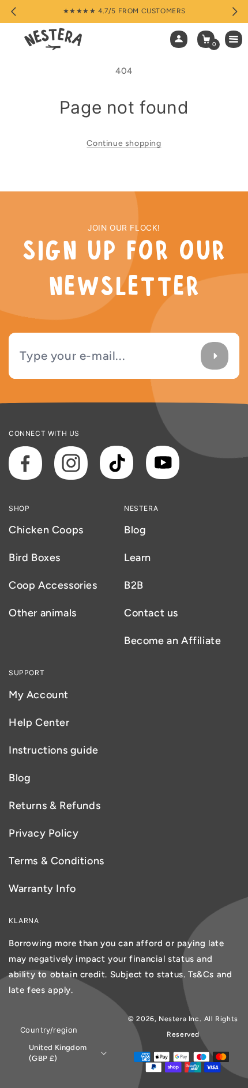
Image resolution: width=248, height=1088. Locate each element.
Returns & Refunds (54, 805)
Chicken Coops (46, 530)
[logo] (53, 39)
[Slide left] (13, 11)
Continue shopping (124, 143)
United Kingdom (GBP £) (58, 1053)
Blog (135, 530)
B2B (134, 585)
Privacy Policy (43, 833)
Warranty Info (42, 888)
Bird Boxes (35, 557)
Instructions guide (54, 750)
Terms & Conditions (56, 860)
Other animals (43, 613)
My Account (39, 694)
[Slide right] (234, 11)
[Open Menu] (236, 39)
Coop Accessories (53, 585)
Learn (137, 557)
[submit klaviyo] (214, 355)
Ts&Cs (202, 974)
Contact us (151, 613)
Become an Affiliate (172, 640)
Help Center (39, 722)
